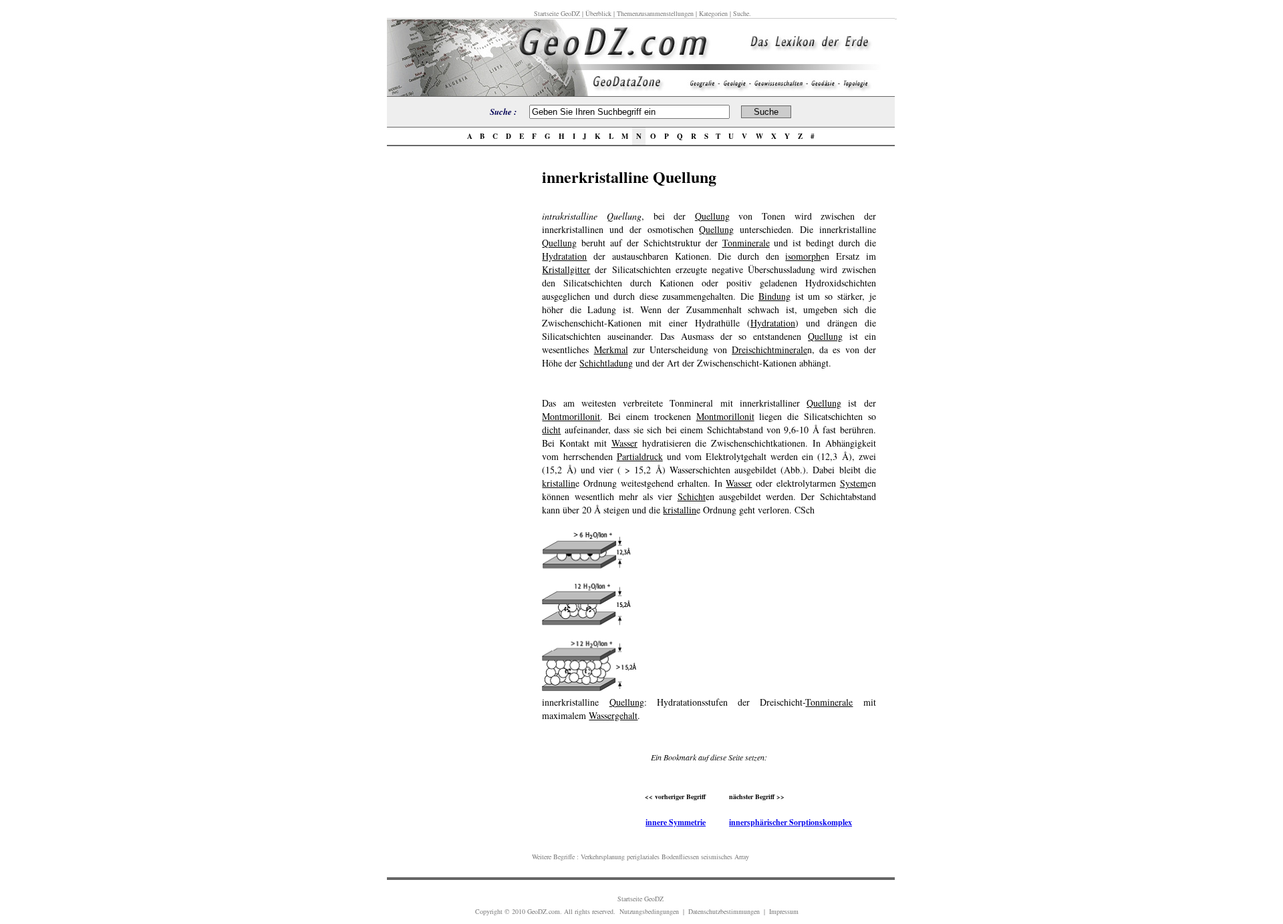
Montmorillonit (571, 416)
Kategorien (713, 13)
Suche (741, 13)
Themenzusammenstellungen (655, 13)
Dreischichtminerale (769, 349)
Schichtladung (606, 363)
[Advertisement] (460, 365)
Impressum (784, 911)
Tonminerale (746, 242)
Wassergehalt (613, 715)
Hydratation (564, 256)
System (853, 483)
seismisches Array (725, 856)
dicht (551, 429)
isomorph (803, 256)
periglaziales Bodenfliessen (663, 856)
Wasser (624, 443)
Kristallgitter (566, 269)
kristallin (558, 483)
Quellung (712, 216)
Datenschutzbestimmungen (724, 911)
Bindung (774, 296)
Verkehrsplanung (603, 856)
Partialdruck (640, 456)
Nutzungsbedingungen (649, 911)
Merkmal (611, 349)
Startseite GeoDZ (557, 13)
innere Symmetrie (676, 822)
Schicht (692, 496)
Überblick (598, 13)
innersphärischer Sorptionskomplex (790, 822)
